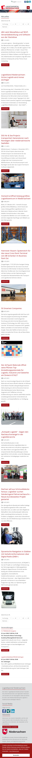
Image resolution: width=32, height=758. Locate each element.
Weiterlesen (5, 65)
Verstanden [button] (16, 755)
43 (23, 24)
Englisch (19, 1)
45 (28, 24)
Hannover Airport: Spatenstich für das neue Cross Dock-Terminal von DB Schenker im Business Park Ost (15, 254)
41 (15, 24)
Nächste (4, 27)
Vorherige (5, 24)
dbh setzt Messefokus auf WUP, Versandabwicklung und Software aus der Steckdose (15, 34)
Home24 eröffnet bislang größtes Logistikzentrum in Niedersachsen (16, 197)
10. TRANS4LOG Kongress (8, 631)
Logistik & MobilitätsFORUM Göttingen (12, 657)
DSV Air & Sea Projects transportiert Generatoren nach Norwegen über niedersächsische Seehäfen (15, 139)
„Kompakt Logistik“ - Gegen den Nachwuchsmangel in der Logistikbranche (14, 434)
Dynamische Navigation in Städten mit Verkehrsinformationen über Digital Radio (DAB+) (16, 554)
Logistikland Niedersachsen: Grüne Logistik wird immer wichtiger (13, 77)
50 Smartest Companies (11, 308)
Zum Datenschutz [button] (14, 751)
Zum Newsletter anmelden (10, 727)
